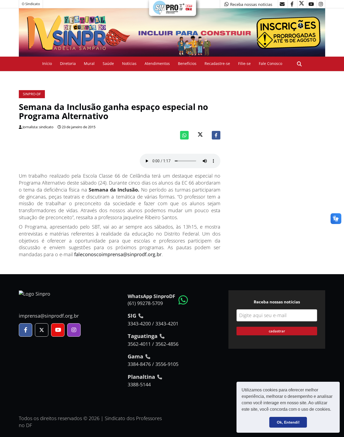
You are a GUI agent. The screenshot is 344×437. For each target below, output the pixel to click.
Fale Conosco (270, 63)
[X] (302, 4)
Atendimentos (157, 63)
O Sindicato (31, 4)
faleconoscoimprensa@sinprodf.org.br (118, 254)
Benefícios (187, 63)
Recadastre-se (217, 63)
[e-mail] (282, 4)
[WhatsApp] (184, 135)
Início (47, 63)
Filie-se (244, 63)
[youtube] (311, 4)
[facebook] (292, 4)
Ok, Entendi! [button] (288, 422)
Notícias (129, 63)
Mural (89, 63)
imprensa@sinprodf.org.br (49, 316)
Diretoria (68, 63)
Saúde (108, 63)
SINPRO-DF (32, 94)
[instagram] (321, 4)
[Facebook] (216, 135)
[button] (333, 410)
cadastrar (277, 331)
